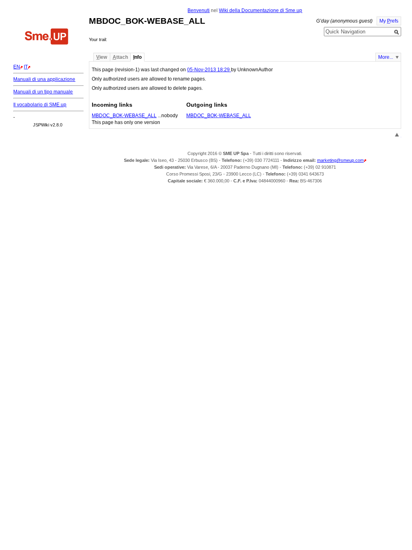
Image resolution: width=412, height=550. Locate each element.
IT (26, 67)
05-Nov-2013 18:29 (209, 69)
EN (16, 67)
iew (101, 57)
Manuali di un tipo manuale (43, 92)
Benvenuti (198, 10)
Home (47, 37)
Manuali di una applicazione (44, 79)
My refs (388, 21)
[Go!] (396, 32)
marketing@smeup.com (340, 160)
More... (385, 57)
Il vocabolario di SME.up (39, 105)
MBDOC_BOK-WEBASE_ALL (124, 115)
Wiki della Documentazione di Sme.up (260, 10)
